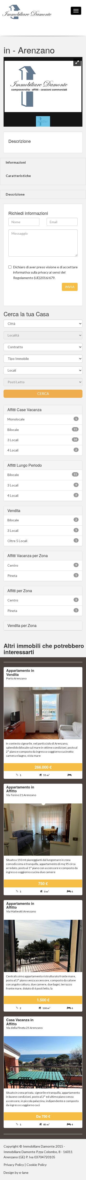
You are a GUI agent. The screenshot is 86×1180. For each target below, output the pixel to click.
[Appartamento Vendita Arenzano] (43, 713)
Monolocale (42, 419)
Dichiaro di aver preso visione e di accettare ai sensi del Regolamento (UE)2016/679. (45, 272)
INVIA (70, 287)
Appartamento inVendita (20, 672)
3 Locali (42, 440)
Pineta (42, 575)
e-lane (23, 1172)
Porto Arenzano (16, 678)
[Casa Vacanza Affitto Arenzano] (43, 1062)
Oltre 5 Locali (42, 540)
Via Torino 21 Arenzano (21, 795)
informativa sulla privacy (30, 272)
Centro (42, 565)
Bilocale (42, 429)
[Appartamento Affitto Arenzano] (43, 829)
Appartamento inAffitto (20, 789)
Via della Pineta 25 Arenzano (24, 1028)
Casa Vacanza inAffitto (19, 1021)
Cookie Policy (37, 1165)
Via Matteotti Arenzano (21, 911)
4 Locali (42, 450)
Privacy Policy (14, 1165)
